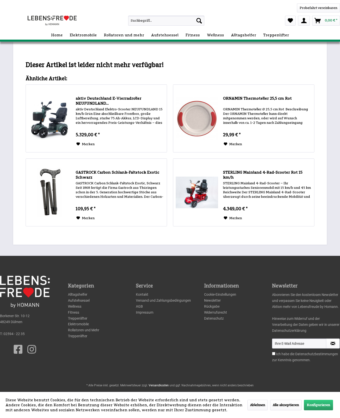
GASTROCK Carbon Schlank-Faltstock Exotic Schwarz (117, 174)
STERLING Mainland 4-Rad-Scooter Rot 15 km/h (262, 174)
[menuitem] (156, 21)
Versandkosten (159, 385)
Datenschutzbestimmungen (316, 354)
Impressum (144, 312)
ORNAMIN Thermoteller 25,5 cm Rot (257, 98)
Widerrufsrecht (215, 312)
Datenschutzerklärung (289, 331)
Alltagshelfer (77, 294)
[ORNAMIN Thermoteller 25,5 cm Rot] (197, 118)
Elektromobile (78, 324)
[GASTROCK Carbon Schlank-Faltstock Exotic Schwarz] (49, 192)
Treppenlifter (77, 318)
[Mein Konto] (304, 21)
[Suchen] (199, 21)
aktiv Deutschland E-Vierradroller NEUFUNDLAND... (108, 100)
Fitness (73, 312)
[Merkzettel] (290, 21)
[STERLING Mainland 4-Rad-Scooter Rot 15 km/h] (197, 192)
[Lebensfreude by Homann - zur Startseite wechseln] (52, 21)
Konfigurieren (318, 405)
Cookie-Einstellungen (220, 294)
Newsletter (212, 300)
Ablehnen (257, 405)
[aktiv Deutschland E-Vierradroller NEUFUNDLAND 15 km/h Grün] (49, 118)
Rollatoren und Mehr (83, 330)
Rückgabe (212, 306)
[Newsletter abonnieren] (333, 343)
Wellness (74, 306)
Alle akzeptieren (286, 405)
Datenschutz (214, 318)
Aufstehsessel (79, 300)
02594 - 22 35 (14, 334)
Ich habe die (285, 354)
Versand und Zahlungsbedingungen (163, 300)
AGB (139, 306)
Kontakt (142, 294)
